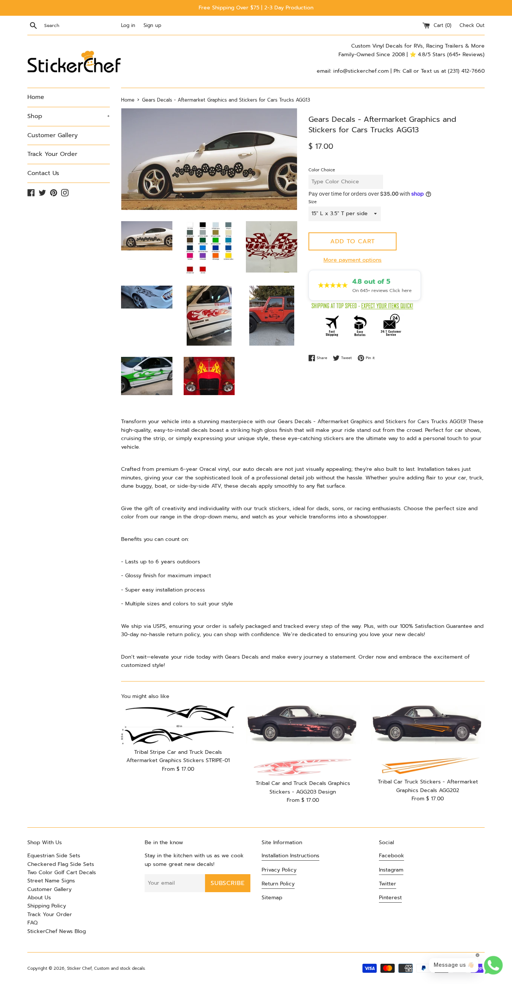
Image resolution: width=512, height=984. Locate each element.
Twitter (387, 884)
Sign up (152, 25)
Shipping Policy (46, 906)
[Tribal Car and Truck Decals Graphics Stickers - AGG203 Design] (302, 740)
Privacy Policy (279, 870)
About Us (39, 898)
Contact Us (43, 173)
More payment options (352, 260)
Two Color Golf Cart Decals (61, 872)
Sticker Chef (79, 968)
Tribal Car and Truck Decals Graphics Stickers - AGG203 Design (303, 787)
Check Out (472, 25)
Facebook (391, 856)
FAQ (32, 923)
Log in (128, 25)
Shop (68, 116)
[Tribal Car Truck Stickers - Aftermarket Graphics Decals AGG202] (428, 739)
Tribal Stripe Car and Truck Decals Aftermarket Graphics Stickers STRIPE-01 (178, 756)
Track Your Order (52, 154)
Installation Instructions (290, 856)
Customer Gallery (52, 135)
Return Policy (278, 884)
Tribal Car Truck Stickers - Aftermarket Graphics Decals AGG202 (428, 786)
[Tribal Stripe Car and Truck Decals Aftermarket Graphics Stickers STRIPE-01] (178, 724)
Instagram (391, 870)
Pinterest (390, 898)
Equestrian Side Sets (53, 856)
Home (35, 97)
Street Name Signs (51, 881)
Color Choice (321, 170)
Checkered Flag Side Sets (60, 864)
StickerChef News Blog (56, 931)
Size (312, 202)
